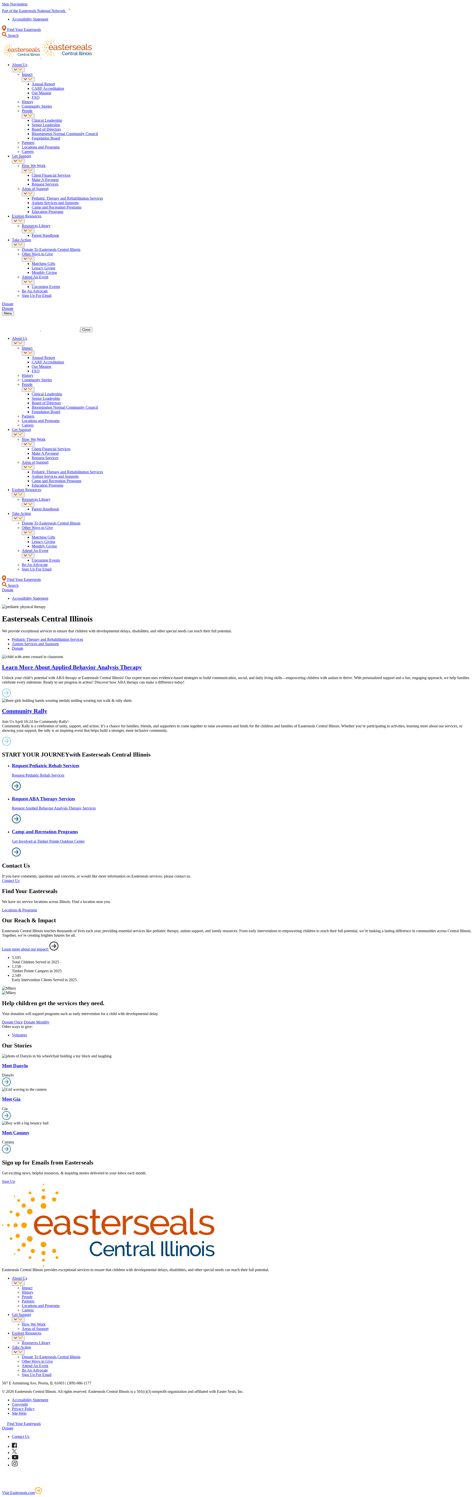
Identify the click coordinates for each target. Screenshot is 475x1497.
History (27, 102)
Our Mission (41, 93)
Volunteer (19, 1035)
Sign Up (8, 1181)
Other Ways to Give (37, 254)
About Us (19, 65)
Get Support (21, 156)
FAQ (36, 97)
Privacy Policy (23, 1409)
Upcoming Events (46, 287)
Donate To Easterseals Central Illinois (51, 249)
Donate (17, 648)
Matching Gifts (43, 263)
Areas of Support (35, 189)
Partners (28, 143)
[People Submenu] (28, 115)
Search (13, 35)
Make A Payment (45, 180)
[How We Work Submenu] (28, 170)
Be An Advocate (35, 291)
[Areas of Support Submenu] (28, 193)
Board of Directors (46, 129)
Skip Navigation (14, 4)
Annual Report (43, 84)
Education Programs (47, 212)
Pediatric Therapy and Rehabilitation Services (67, 198)
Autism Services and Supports (55, 203)
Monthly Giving (44, 272)
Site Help (19, 1413)
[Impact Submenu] (28, 79)
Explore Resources (26, 216)
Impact (27, 74)
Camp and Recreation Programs (56, 207)
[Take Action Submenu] (18, 244)
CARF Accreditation (48, 88)
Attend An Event (35, 277)
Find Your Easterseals (23, 29)
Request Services (45, 184)
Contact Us (11, 881)
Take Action (21, 240)
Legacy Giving (43, 268)
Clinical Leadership (47, 120)
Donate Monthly (36, 1022)
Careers (28, 151)
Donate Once (12, 1022)
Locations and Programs (41, 147)
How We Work (34, 166)
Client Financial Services (51, 175)
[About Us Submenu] (18, 69)
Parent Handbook (45, 235)
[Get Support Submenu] (18, 161)
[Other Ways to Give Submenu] (28, 258)
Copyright (20, 1404)
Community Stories (37, 106)
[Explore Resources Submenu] (18, 221)
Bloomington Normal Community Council (65, 134)
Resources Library (36, 226)
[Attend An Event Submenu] (28, 282)
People (27, 111)
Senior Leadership (46, 125)
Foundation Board (46, 138)
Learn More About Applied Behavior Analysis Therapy (72, 667)
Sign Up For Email (36, 295)
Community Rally (24, 711)
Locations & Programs (19, 910)
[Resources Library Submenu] (28, 230)
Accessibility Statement (30, 19)
